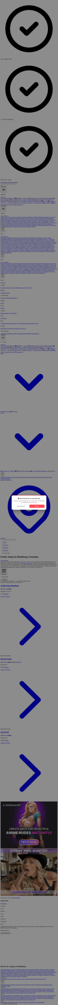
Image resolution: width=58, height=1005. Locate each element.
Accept (37, 506)
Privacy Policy (33, 502)
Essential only (21, 506)
